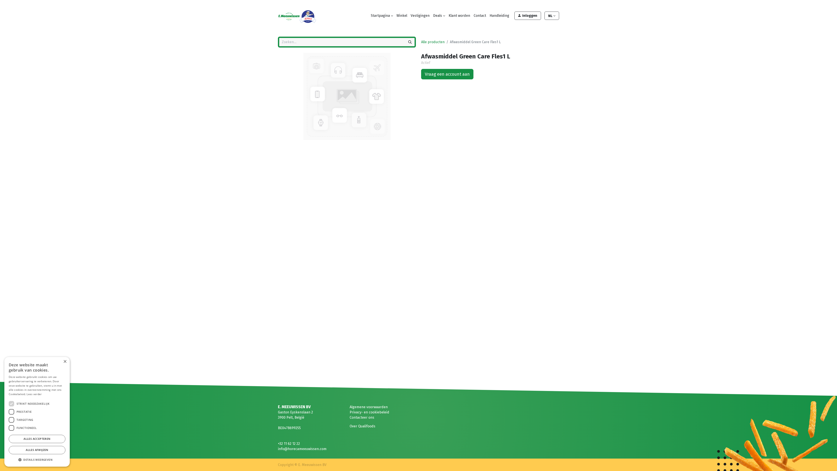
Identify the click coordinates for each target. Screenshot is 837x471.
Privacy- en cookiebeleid (369, 412)
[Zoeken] (410, 42)
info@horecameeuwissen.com (302, 449)
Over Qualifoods (362, 426)
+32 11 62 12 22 (289, 444)
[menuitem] (402, 16)
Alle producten (433, 42)
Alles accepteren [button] (37, 439)
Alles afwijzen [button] (37, 450)
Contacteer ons (362, 417)
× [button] (64, 361)
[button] (37, 459)
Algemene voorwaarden (369, 407)
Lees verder (34, 394)
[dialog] (37, 412)
